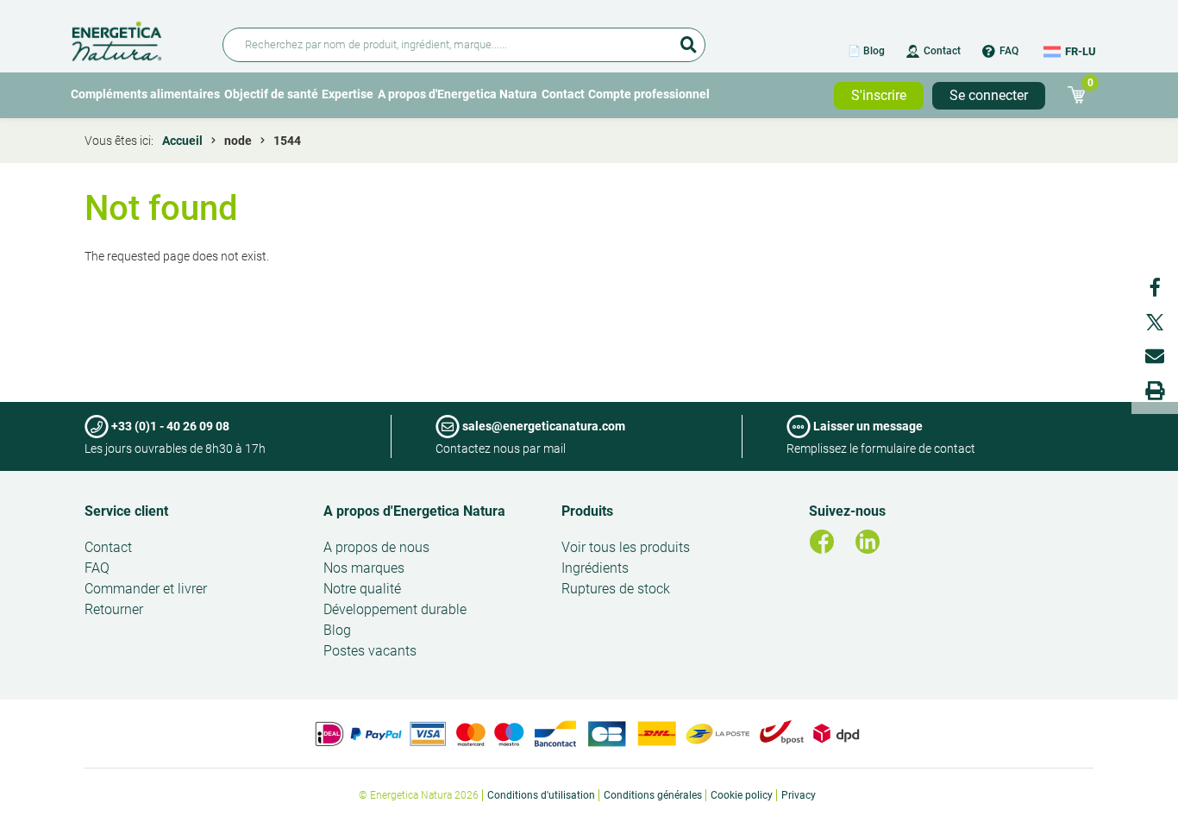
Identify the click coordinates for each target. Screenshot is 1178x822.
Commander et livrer (146, 588)
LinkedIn (867, 542)
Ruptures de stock (615, 588)
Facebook (1154, 287)
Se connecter (988, 95)
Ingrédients (595, 568)
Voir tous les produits (625, 547)
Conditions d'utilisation (541, 795)
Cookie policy (742, 795)
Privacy (798, 795)
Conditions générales (653, 795)
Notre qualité (362, 588)
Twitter (1154, 321)
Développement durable (395, 609)
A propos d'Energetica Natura (457, 94)
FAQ (1008, 51)
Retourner (114, 609)
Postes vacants (370, 651)
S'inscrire (878, 95)
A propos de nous (376, 547)
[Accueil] (137, 38)
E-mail (1154, 356)
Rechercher (688, 38)
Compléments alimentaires (145, 94)
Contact (942, 51)
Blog (337, 630)
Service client (126, 511)
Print (1154, 390)
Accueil (182, 140)
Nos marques (363, 568)
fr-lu (1080, 51)
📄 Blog (866, 51)
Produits (587, 511)
